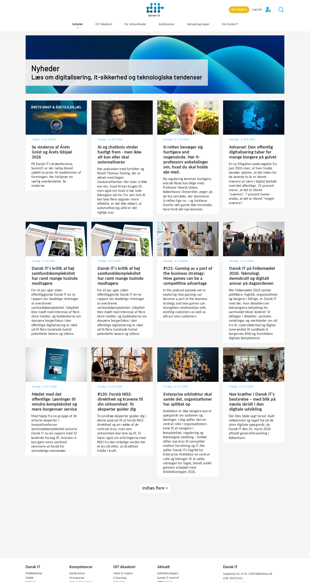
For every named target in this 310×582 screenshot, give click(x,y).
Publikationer (34, 573)
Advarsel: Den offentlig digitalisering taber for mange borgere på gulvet (252, 152)
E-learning (119, 578)
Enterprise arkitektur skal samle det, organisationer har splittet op (187, 399)
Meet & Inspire (123, 573)
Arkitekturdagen (167, 573)
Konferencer (167, 24)
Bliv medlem (239, 9)
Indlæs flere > (155, 488)
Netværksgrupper (198, 24)
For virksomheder (135, 24)
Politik (29, 578)
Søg (281, 10)
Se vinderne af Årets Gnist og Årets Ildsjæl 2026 (52, 152)
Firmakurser (77, 578)
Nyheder (77, 24)
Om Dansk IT (230, 24)
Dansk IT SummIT (168, 578)
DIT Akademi (104, 24)
